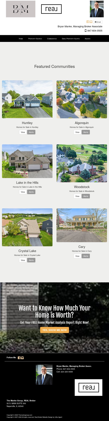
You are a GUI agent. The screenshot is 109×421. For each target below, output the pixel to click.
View (23, 132)
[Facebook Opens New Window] (87, 21)
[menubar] (54, 38)
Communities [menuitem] (52, 38)
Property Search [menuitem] (35, 38)
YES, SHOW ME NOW (54, 330)
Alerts (31, 132)
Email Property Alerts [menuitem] (70, 38)
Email (98, 22)
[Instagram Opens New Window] (91, 21)
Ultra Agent (58, 417)
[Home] (35, 8)
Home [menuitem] (21, 38)
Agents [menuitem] (87, 38)
